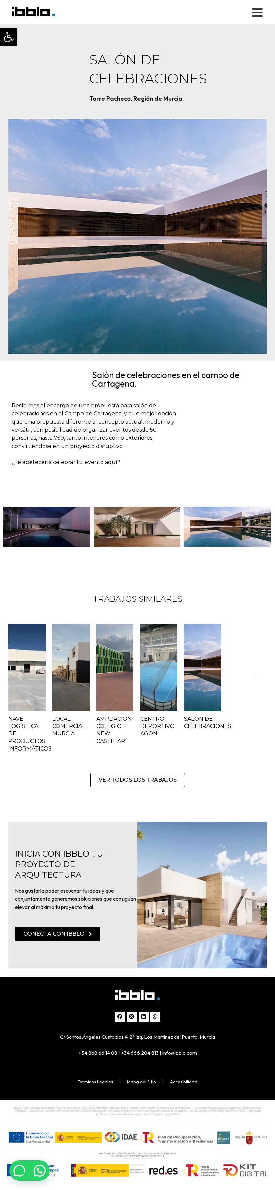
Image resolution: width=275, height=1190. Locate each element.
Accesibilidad (183, 1081)
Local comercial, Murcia (69, 726)
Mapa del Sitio (141, 1081)
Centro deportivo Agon (157, 726)
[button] (8, 37)
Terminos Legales (95, 1081)
